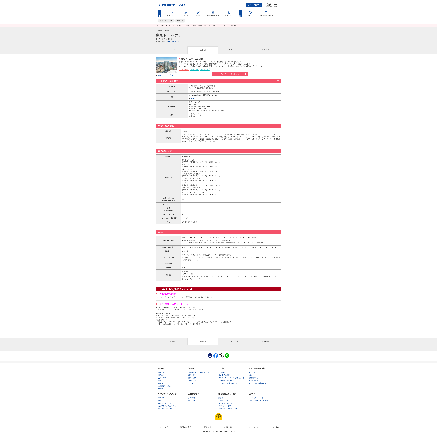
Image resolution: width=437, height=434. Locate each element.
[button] (254, 5)
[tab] (171, 50)
